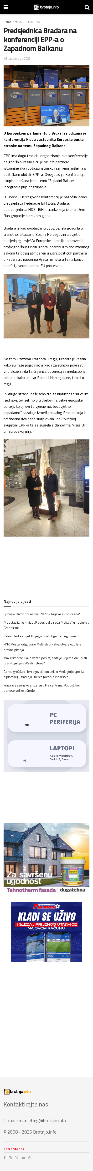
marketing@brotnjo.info (42, 1120)
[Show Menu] (6, 7)
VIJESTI (19, 21)
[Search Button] (87, 7)
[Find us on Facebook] (4, 1157)
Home (7, 21)
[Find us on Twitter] (16, 1157)
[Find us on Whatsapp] (29, 1157)
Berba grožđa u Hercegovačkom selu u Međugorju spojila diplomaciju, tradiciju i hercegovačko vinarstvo (44, 674)
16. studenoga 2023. (17, 58)
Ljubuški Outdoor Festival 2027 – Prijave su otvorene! (42, 613)
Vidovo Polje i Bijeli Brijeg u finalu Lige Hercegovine (40, 636)
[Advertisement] (46, 1016)
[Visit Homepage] (46, 7)
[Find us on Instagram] (10, 1157)
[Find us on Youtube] (23, 1157)
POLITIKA (34, 21)
